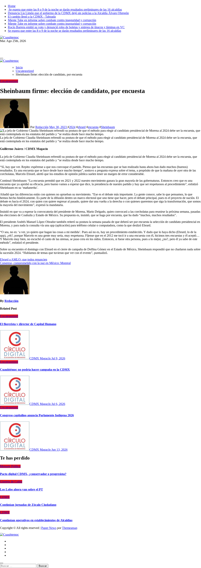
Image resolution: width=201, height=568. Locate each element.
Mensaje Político (10, 466)
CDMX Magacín (40, 358)
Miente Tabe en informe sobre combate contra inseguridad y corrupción (52, 20)
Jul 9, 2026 (58, 358)
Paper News (48, 528)
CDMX (5, 497)
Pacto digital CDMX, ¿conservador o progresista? (33, 474)
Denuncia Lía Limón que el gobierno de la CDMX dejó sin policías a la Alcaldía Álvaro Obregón (68, 13)
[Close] (1, 563)
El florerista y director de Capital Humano (28, 324)
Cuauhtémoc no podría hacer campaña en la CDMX (35, 369)
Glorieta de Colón (11, 481)
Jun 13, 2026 (59, 449)
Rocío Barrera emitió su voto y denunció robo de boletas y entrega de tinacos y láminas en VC (66, 27)
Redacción (41, 127)
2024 (72, 127)
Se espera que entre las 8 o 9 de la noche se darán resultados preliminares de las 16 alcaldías (65, 9)
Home (12, 6)
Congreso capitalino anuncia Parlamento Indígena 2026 (37, 415)
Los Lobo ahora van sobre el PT (21, 489)
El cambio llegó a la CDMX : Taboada (32, 16)
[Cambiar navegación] (1, 58)
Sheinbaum (108, 127)
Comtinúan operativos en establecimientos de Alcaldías (36, 520)
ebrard (82, 127)
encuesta (93, 127)
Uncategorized (9, 81)
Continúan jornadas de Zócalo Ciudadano (28, 504)
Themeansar (69, 528)
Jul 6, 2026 (58, 404)
